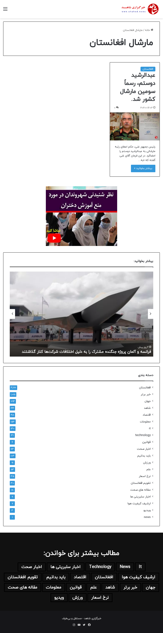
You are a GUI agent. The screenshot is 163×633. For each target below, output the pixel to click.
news (147, 517)
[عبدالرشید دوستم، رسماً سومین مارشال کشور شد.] (135, 126)
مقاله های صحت (140, 490)
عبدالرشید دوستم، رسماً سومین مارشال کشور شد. (137, 87)
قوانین (146, 442)
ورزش (147, 463)
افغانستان (148, 69)
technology (143, 435)
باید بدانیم (144, 456)
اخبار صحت (144, 449)
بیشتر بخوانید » (143, 168)
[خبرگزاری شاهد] (139, 9)
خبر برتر (146, 394)
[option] (81, 314)
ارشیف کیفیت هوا (139, 503)
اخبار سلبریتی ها (140, 497)
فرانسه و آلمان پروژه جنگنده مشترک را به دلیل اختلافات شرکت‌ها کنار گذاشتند (86, 351)
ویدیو (147, 510)
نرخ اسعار (145, 476)
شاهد (147, 408)
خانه (148, 30)
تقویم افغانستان (141, 483)
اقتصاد (147, 415)
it (150, 428)
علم (148, 469)
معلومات (145, 422)
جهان (148, 401)
